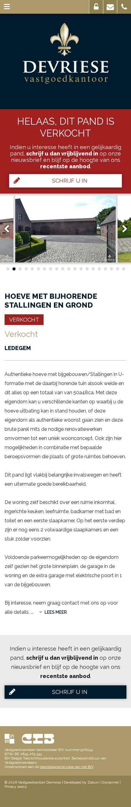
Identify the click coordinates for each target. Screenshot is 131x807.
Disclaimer (110, 782)
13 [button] (80, 269)
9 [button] (56, 269)
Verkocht (24, 319)
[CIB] (38, 739)
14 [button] (87, 269)
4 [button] (26, 269)
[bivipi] (9, 739)
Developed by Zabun (81, 782)
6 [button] (38, 269)
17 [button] (105, 269)
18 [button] (111, 269)
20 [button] (123, 269)
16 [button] (99, 269)
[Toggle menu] (7, 7)
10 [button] (62, 269)
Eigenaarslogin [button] (96, 7)
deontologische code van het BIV (67, 767)
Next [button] (122, 229)
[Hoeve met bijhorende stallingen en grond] (65, 228)
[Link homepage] (66, 53)
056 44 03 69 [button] (124, 7)
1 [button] (7, 269)
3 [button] (20, 269)
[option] (65, 228)
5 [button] (32, 269)
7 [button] (44, 269)
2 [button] (13, 269)
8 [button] (50, 269)
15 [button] (93, 269)
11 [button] (68, 269)
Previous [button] (9, 229)
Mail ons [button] (110, 7)
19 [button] (117, 269)
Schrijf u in (69, 180)
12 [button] (74, 269)
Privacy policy (16, 786)
